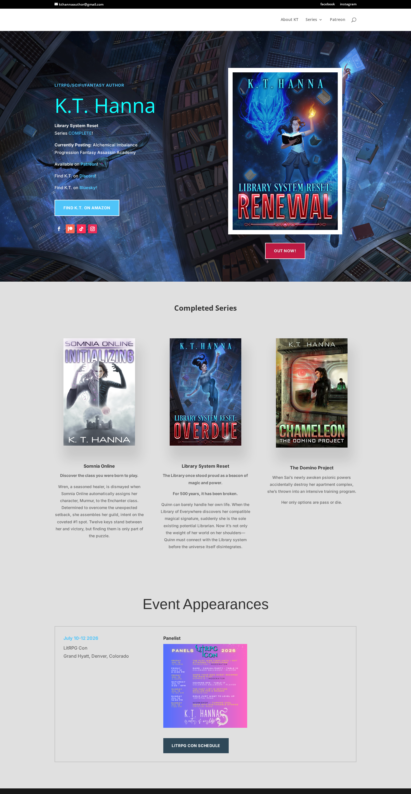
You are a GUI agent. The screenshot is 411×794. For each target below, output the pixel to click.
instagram (348, 4)
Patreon (337, 20)
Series (311, 20)
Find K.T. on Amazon (86, 207)
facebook (327, 4)
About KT (289, 20)
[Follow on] (103, 228)
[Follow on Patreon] (70, 228)
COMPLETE (80, 133)
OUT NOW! (285, 250)
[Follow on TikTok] (81, 228)
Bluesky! (88, 187)
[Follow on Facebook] (59, 228)
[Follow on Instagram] (92, 228)
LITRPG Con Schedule (196, 745)
